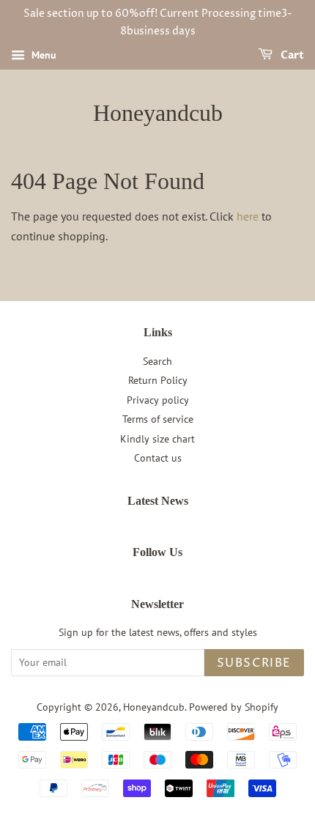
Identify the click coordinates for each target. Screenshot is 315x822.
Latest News (157, 501)
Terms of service (157, 419)
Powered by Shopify (233, 707)
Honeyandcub (158, 113)
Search (157, 361)
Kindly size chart (157, 438)
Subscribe (254, 663)
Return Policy (158, 380)
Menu (42, 55)
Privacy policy (158, 400)
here (248, 216)
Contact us (158, 457)
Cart (291, 55)
